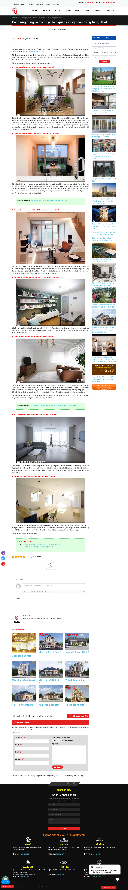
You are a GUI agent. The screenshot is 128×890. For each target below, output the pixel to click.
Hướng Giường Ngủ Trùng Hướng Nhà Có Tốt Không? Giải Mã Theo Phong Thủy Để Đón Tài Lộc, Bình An (104, 359)
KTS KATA (20, 39)
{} (47, 591)
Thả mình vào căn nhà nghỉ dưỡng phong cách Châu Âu (39, 547)
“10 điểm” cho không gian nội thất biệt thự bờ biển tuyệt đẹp (41, 544)
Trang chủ (15, 18)
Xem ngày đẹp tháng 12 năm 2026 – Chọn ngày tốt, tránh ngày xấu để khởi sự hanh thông (104, 379)
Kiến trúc (35, 10)
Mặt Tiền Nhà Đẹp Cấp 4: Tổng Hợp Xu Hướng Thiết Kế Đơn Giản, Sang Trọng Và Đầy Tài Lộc (103, 330)
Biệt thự (57, 10)
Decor (23, 4)
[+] (50, 591)
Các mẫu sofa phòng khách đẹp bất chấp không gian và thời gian (53, 405)
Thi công (98, 10)
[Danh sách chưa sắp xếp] (37, 591)
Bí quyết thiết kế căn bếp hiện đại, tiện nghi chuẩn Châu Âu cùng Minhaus (103, 156)
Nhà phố (68, 10)
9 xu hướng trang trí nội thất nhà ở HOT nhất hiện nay (49, 201)
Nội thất (87, 10)
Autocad (56, 4)
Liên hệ (30, 4)
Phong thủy (110, 10)
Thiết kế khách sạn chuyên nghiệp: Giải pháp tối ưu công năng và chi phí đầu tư (104, 226)
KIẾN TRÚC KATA (64, 790)
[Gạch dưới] (29, 591)
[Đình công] (32, 591)
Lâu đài (77, 10)
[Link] (45, 591)
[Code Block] (42, 591)
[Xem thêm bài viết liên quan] (104, 387)
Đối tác (48, 4)
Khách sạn (46, 10)
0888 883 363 (24, 877)
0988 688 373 (89, 2)
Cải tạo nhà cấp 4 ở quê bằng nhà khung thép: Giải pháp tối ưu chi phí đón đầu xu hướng (103, 89)
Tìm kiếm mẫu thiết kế (59, 29)
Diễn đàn (16, 4)
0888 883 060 (59, 874)
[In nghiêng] (26, 591)
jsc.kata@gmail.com (108, 2)
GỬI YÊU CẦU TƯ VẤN (108, 887)
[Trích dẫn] (40, 591)
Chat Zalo (5, 882)
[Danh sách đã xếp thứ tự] (34, 591)
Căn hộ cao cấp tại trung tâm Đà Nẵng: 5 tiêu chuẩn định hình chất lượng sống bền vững (102, 201)
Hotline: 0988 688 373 (78, 716)
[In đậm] (24, 591)
